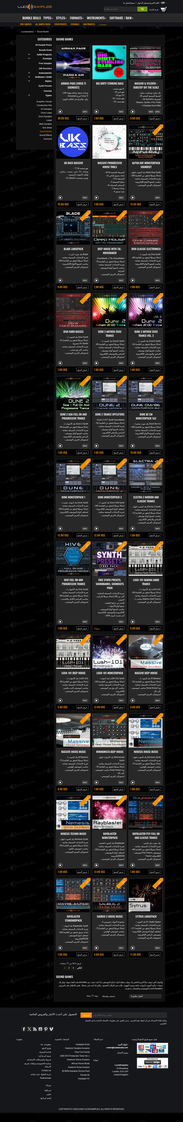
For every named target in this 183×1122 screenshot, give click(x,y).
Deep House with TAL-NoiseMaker (110, 251)
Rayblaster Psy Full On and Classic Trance (146, 836)
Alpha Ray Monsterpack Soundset (146, 165)
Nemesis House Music (146, 752)
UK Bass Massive (73, 163)
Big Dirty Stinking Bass (109, 83)
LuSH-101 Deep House (73, 673)
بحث (142, 9)
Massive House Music (73, 752)
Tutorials (75, 24)
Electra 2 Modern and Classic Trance (146, 499)
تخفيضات (102, 24)
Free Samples (25, 24)
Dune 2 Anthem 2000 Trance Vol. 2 (146, 334)
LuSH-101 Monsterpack (109, 673)
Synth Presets (60, 24)
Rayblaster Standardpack (73, 918)
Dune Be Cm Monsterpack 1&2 (146, 416)
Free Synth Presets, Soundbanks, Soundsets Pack (110, 584)
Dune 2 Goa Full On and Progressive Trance (73, 416)
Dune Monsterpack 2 (110, 497)
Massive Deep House (146, 673)
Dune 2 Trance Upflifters (109, 414)
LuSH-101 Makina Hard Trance (146, 582)
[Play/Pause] (60, 112)
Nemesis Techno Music (73, 834)
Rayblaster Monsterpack (110, 836)
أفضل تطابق (146, 996)
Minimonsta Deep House (109, 752)
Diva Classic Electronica (146, 249)
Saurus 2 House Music (110, 916)
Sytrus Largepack (146, 916)
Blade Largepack (73, 249)
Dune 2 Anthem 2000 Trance (109, 334)
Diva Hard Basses (73, 332)
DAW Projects (89, 24)
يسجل (132, 2)
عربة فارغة (154, 9)
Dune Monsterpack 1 (73, 497)
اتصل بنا (126, 2)
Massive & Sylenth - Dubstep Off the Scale (146, 85)
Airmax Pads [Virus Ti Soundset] (73, 85)
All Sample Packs (42, 24)
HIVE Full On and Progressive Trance (73, 582)
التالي (79, 968)
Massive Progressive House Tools (110, 165)
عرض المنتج (82, 118)
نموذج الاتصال (122, 1053)
